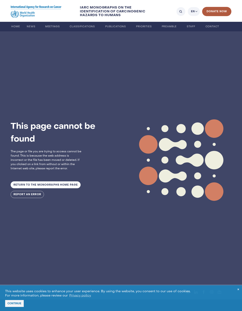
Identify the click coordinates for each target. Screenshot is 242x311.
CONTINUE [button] (14, 303)
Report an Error (27, 194)
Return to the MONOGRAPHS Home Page (45, 184)
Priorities (144, 27)
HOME (15, 27)
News (31, 27)
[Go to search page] (180, 11)
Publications (115, 27)
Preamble (169, 27)
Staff (191, 27)
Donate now (217, 11)
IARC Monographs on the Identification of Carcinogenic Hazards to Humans (112, 11)
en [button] (193, 11)
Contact (212, 27)
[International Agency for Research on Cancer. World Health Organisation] (36, 11)
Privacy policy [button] (80, 295)
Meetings (52, 27)
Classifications (82, 27)
